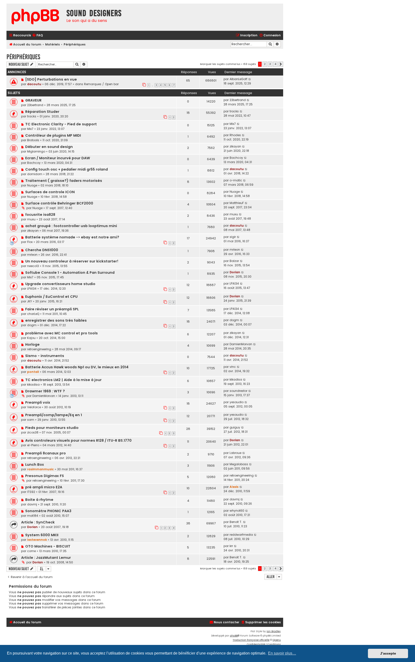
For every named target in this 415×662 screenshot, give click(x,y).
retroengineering (39, 349)
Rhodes (235, 135)
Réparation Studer (42, 111)
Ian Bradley (274, 631)
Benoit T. (236, 522)
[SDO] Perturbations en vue (51, 79)
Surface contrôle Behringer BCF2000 (59, 203)
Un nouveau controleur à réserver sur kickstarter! (71, 261)
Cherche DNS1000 (41, 250)
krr (231, 546)
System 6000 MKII (41, 535)
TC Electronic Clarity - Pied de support (61, 124)
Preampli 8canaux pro (45, 453)
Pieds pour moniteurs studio (52, 427)
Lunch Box (34, 464)
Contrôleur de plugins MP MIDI (53, 135)
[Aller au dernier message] (249, 79)
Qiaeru (277, 640)
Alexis (234, 487)
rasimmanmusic (40, 469)
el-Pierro (33, 445)
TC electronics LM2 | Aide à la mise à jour (63, 379)
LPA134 (32, 288)
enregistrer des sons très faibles (56, 320)
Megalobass (239, 464)
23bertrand (35, 105)
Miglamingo (36, 151)
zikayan (235, 146)
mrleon (32, 255)
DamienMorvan (241, 344)
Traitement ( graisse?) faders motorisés (63, 180)
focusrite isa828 (40, 214)
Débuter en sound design (49, 146)
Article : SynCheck (38, 522)
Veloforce (34, 407)
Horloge (32, 344)
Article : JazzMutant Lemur (46, 557)
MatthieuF (237, 203)
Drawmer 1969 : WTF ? (45, 391)
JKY (29, 301)
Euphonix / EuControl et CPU (51, 296)
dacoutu (34, 84)
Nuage (32, 185)
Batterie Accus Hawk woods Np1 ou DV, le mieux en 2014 (76, 367)
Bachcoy (34, 163)
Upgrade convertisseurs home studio (60, 283)
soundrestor (238, 391)
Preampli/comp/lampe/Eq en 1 (53, 415)
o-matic (236, 180)
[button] (280, 64)
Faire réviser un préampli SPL (52, 309)
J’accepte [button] (388, 653)
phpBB (234, 635)
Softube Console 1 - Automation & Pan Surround (70, 272)
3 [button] (270, 64)
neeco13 (33, 266)
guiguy (235, 427)
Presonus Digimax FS (44, 475)
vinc (233, 367)
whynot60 (237, 511)
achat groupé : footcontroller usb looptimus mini (71, 225)
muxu (31, 219)
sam (30, 420)
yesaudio (237, 402)
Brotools (33, 140)
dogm (32, 325)
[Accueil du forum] (35, 17)
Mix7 (30, 129)
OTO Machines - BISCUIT (47, 546)
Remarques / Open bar (101, 84)
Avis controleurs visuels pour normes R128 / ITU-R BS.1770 (78, 440)
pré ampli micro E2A (43, 487)
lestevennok (37, 540)
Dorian (235, 272)
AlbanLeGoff (238, 79)
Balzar (234, 261)
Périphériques (23, 57)
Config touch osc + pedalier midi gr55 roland (66, 169)
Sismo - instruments (44, 355)
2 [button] (265, 64)
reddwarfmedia (241, 535)
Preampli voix (37, 402)
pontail (33, 372)
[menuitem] (37, 35)
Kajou (31, 338)
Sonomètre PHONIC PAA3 (48, 511)
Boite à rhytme (39, 499)
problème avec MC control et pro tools (61, 333)
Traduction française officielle (251, 640)
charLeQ (33, 314)
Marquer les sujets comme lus (220, 64)
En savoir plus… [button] (282, 653)
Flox (30, 242)
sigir (233, 237)
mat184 (32, 516)
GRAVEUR (33, 100)
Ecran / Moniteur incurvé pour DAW (57, 158)
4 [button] (275, 64)
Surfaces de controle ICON (50, 192)
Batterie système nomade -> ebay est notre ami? (72, 237)
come (31, 551)
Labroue (235, 453)
